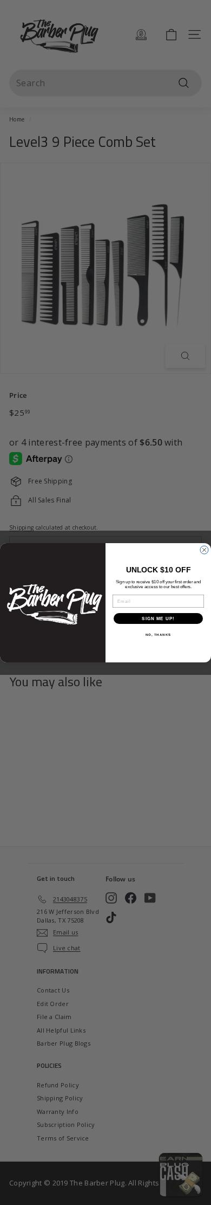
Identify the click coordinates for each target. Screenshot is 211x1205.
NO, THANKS (159, 634)
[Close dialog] (204, 550)
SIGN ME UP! (158, 618)
